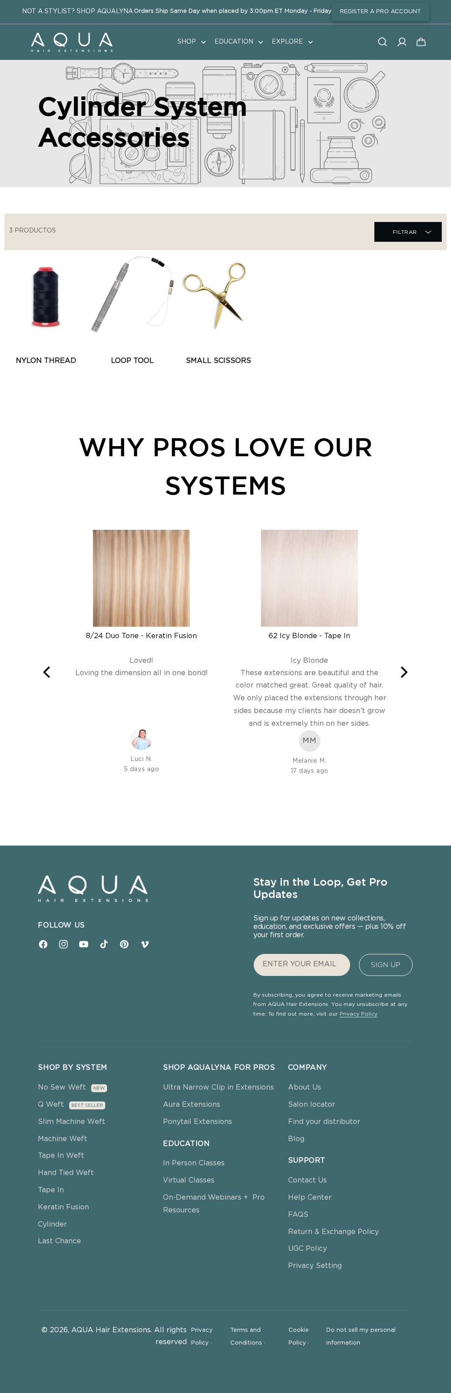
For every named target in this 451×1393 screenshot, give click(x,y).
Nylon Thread (46, 360)
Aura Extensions (191, 1104)
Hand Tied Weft (66, 1172)
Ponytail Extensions (197, 1121)
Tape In (51, 1189)
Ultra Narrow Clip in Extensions (218, 1087)
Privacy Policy (358, 1013)
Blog (296, 1138)
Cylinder (52, 1224)
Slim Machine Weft (71, 1121)
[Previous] (47, 672)
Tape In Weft (61, 1155)
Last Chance (59, 1241)
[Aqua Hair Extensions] (71, 42)
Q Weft (51, 1104)
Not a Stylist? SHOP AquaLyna (77, 11)
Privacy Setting (315, 1265)
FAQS (298, 1214)
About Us (304, 1087)
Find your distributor (324, 1121)
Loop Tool (132, 360)
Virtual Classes (188, 1180)
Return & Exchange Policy (333, 1231)
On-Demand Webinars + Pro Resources (214, 1204)
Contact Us (307, 1180)
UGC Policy (307, 1248)
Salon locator (311, 1104)
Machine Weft (62, 1138)
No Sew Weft (62, 1087)
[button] (190, 42)
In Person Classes (194, 1163)
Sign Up (385, 964)
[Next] (403, 672)
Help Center (310, 1197)
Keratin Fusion (63, 1207)
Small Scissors (218, 360)
